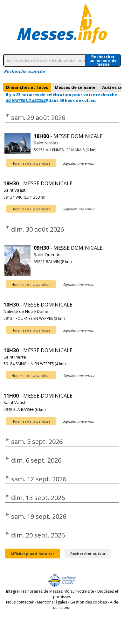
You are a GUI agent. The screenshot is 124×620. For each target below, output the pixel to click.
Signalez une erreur (78, 163)
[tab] (27, 87)
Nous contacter (20, 602)
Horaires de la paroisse (31, 163)
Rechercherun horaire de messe (103, 60)
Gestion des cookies (88, 602)
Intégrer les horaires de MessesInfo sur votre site (50, 591)
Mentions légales (52, 602)
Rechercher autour (88, 553)
